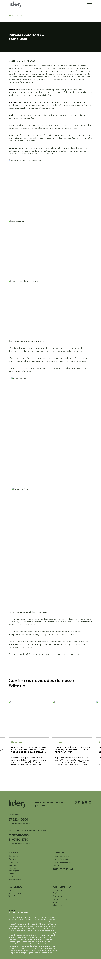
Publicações (14, 871)
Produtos (13, 859)
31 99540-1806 (19, 835)
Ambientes (13, 862)
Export (11, 877)
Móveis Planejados (61, 859)
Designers (13, 865)
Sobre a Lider (14, 856)
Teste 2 (56, 865)
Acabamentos (15, 880)
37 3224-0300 (18, 819)
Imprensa (57, 902)
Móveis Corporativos (62, 862)
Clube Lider (13, 890)
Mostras (12, 868)
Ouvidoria (57, 896)
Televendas (58, 890)
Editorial (19, 16)
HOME (11, 16)
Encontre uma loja (61, 856)
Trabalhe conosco (60, 899)
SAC (55, 893)
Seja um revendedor (18, 893)
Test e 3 (12, 896)
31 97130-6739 (18, 839)
